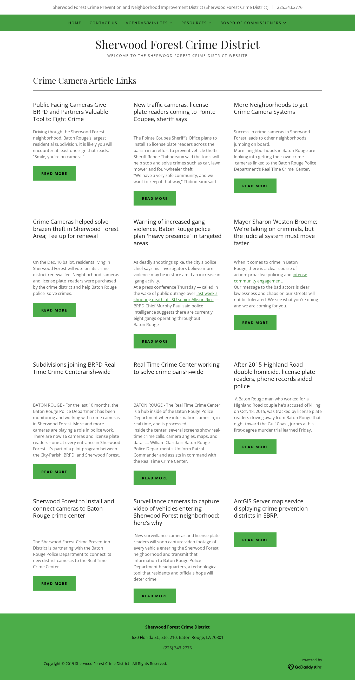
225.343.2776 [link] (290, 7)
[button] (149, 23)
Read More (54, 173)
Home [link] (74, 22)
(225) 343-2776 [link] (177, 648)
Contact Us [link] (103, 22)
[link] (177, 47)
